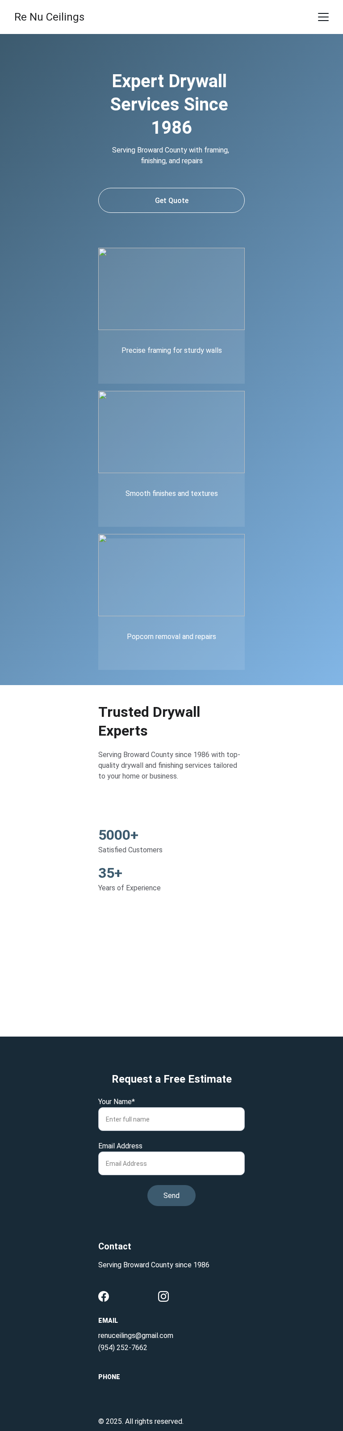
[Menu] (323, 17)
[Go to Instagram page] (163, 1296)
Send (171, 1195)
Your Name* (116, 1101)
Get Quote (171, 200)
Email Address (120, 1146)
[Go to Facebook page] (103, 1296)
